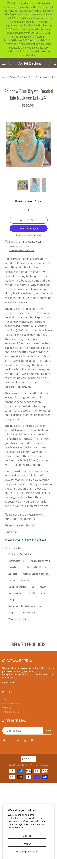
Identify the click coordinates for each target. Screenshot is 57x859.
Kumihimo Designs (17, 586)
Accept (27, 835)
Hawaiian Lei (14, 567)
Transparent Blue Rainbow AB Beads (25, 606)
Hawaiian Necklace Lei (36, 567)
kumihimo (25, 580)
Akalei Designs (29, 63)
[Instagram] (25, 740)
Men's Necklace (15, 593)
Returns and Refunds (12, 703)
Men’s (32, 593)
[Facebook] (11, 740)
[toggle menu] (3, 63)
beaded (17, 548)
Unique (11, 612)
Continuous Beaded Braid (20, 554)
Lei (33, 586)
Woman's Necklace (17, 619)
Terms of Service (10, 711)
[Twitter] (4, 740)
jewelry (11, 580)
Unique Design (28, 612)
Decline (27, 843)
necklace (45, 593)
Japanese (12, 573)
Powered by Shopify (39, 765)
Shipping (6, 707)
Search (5, 699)
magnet (43, 586)
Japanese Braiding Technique (36, 573)
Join (49, 730)
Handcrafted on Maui (39, 561)
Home (4, 77)
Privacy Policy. (15, 827)
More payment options (28, 234)
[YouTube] (32, 740)
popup (11, 599)
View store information (21, 250)
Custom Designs (16, 561)
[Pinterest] (18, 740)
